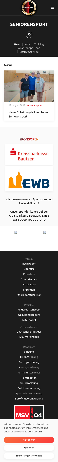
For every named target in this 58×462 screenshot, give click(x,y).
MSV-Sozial (29, 320)
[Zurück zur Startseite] (29, 7)
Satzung (29, 352)
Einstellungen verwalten (29, 455)
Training (39, 44)
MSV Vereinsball (29, 337)
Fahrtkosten (29, 378)
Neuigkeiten (29, 263)
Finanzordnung (29, 357)
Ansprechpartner (29, 48)
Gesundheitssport (29, 315)
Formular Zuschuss (29, 372)
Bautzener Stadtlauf (29, 331)
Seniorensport (34, 105)
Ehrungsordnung (29, 367)
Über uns (29, 269)
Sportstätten (29, 279)
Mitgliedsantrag (29, 51)
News (17, 44)
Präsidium (29, 274)
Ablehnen (29, 447)
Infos (27, 44)
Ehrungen (29, 290)
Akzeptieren (29, 439)
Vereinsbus (29, 284)
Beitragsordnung (29, 362)
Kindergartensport (29, 309)
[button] (52, 7)
